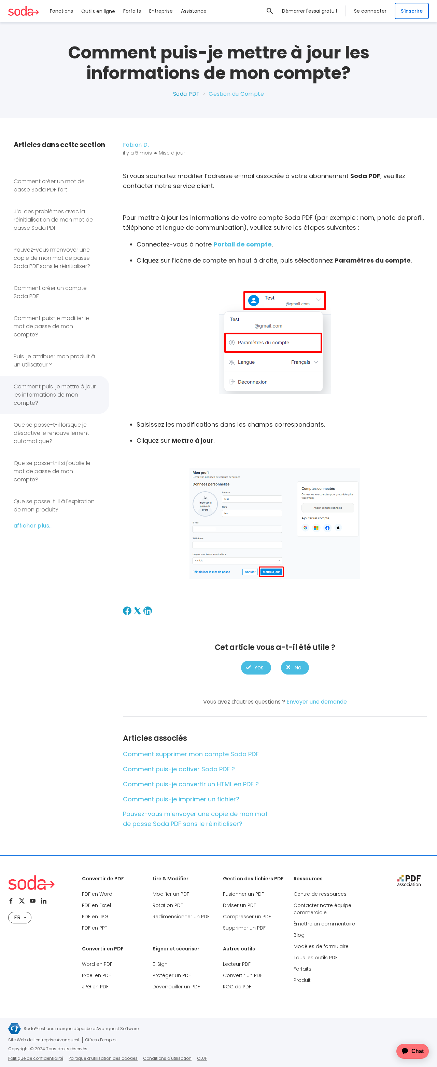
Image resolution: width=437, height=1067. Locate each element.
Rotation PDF (168, 905)
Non (295, 667)
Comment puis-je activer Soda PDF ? (179, 769)
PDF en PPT (94, 927)
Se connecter (370, 11)
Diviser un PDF (239, 905)
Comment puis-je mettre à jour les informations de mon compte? (55, 395)
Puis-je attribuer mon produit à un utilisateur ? (54, 360)
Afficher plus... (33, 526)
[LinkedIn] (147, 610)
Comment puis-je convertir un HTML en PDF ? (191, 784)
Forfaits (132, 11)
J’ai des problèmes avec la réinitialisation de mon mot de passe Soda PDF (53, 220)
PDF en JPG (95, 916)
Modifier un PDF (171, 894)
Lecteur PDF (237, 964)
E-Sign (160, 964)
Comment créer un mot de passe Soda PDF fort (49, 185)
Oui (256, 667)
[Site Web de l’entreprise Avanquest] (14, 1028)
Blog (299, 935)
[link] (270, 11)
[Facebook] (127, 610)
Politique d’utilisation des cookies (103, 1058)
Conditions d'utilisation (167, 1058)
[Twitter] (22, 901)
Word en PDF (97, 964)
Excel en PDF (96, 975)
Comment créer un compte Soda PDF (50, 292)
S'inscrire (412, 11)
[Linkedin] (44, 901)
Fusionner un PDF (243, 894)
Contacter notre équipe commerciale (322, 909)
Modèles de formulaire (321, 946)
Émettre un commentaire (324, 923)
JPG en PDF (95, 986)
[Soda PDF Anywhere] (31, 882)
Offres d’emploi (100, 1040)
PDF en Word (97, 894)
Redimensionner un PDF (181, 916)
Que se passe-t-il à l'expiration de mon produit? (54, 505)
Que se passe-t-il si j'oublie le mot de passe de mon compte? (52, 471)
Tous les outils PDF (316, 957)
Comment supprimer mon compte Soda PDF (191, 754)
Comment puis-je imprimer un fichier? (181, 799)
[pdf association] (409, 880)
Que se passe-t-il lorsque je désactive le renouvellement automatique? (51, 433)
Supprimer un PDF (244, 927)
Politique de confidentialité (35, 1058)
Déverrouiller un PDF (176, 986)
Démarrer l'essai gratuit (310, 11)
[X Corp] (137, 610)
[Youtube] (33, 901)
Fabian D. (136, 145)
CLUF (202, 1058)
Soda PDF (186, 94)
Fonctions (61, 11)
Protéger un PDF (172, 975)
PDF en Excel (96, 905)
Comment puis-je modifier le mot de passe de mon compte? (51, 326)
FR (17, 917)
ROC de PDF (237, 986)
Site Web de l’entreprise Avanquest (44, 1040)
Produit (302, 980)
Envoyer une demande (316, 702)
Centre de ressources (320, 894)
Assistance (194, 11)
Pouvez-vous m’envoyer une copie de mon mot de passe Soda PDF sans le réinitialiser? (52, 258)
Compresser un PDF (247, 916)
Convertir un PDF (243, 975)
